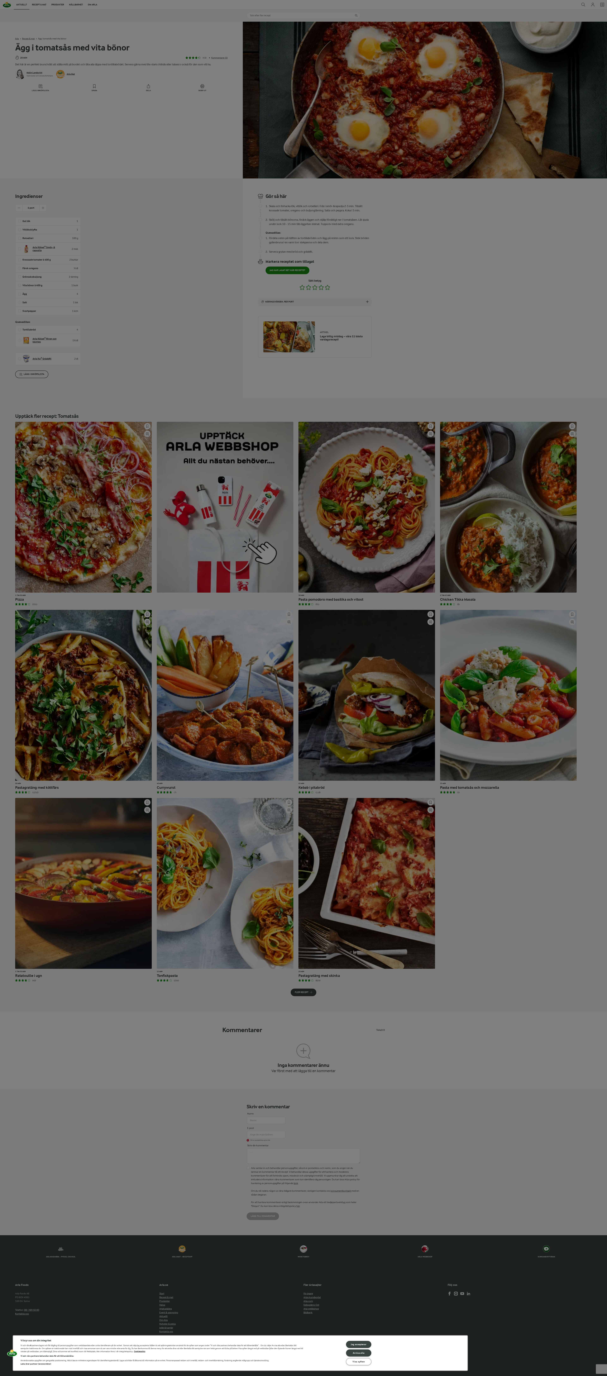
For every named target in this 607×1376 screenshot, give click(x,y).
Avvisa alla (358, 1353)
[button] (12, 1354)
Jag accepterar (358, 1344)
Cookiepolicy (139, 1351)
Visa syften (359, 1361)
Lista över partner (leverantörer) (36, 1364)
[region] (240, 1353)
